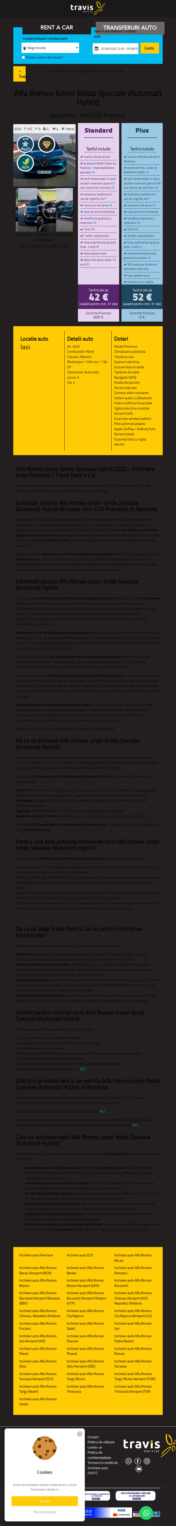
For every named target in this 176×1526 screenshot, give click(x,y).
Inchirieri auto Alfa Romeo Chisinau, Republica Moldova (39, 1313)
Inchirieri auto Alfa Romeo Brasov (38, 1282)
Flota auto (39, 71)
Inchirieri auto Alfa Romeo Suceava (133, 1363)
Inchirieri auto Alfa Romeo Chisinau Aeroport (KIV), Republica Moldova (133, 1298)
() (93, 172)
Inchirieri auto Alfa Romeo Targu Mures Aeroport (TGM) (134, 1376)
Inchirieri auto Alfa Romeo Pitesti (38, 1351)
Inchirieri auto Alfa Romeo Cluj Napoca (85, 1313)
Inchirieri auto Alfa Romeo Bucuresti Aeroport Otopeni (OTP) (86, 1298)
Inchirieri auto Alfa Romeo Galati (85, 1326)
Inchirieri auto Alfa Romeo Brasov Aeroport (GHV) (85, 1282)
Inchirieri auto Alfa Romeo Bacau (133, 1257)
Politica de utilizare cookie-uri (101, 1444)
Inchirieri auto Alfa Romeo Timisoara (85, 1389)
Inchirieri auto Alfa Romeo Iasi (133, 1326)
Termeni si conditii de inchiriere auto (103, 1465)
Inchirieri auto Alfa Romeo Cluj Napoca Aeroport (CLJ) (133, 1313)
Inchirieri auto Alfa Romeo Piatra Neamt (133, 1338)
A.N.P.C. (93, 1473)
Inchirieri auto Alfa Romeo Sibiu (38, 1363)
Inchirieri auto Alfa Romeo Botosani (133, 1270)
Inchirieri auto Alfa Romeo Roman (133, 1351)
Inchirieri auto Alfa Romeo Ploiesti (85, 1351)
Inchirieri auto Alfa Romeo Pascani (85, 1338)
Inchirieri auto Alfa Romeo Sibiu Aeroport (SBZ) (85, 1363)
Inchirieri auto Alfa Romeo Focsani (38, 1326)
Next (75, 210)
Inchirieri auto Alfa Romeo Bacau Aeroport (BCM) (38, 1270)
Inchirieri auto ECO (80, 1255)
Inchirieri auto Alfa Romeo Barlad (85, 1270)
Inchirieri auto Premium (36, 1255)
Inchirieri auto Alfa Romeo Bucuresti (133, 1282)
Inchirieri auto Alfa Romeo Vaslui (38, 1401)
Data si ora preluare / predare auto (115, 34)
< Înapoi (22, 73)
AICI (82, 1069)
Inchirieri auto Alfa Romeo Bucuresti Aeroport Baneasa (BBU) (39, 1298)
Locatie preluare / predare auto (45, 38)
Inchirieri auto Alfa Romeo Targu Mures (85, 1376)
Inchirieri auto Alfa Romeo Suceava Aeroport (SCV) (38, 1376)
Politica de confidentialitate (99, 1454)
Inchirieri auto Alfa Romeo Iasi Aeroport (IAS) (38, 1338)
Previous (13, 210)
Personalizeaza (45, 1512)
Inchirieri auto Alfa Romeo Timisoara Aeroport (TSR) (133, 1389)
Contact (93, 1437)
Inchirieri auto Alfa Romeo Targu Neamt (38, 1389)
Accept (45, 1501)
